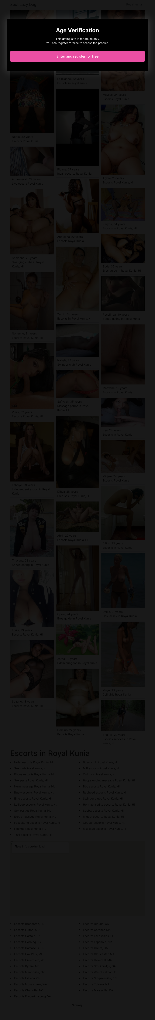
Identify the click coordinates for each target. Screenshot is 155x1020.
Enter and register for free (77, 56)
